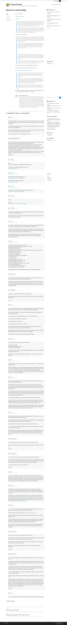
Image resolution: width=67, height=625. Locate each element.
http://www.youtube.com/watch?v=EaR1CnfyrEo (16, 191)
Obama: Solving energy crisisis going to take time (23, 70)
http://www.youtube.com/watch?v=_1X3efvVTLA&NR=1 (17, 203)
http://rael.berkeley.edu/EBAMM (21, 500)
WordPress (61, 623)
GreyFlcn (12, 159)
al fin (11, 117)
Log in (48, 176)
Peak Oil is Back (53, 129)
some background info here (31, 512)
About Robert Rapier (56, 4)
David (12, 592)
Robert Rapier (8, 16)
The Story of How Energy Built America (52, 110)
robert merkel (13, 273)
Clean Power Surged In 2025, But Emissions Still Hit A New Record (53, 119)
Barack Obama (8, 20)
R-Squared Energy (16, 4)
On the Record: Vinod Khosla (20, 16)
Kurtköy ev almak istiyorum (51, 118)
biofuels (12, 20)
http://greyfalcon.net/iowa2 (12, 168)
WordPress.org (49, 180)
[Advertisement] (31, 51)
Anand (12, 338)
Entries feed (49, 177)
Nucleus (55, 622)
